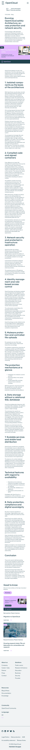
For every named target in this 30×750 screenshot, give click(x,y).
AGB (23, 737)
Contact (4, 675)
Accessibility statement (8, 740)
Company (5, 665)
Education (18, 670)
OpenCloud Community (9, 708)
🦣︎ (8, 731)
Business (18, 673)
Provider (17, 678)
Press (3, 673)
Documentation (6, 693)
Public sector (19, 665)
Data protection (15, 737)
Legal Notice (5, 737)
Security (17, 675)
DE (2, 715)
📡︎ (14, 731)
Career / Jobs (6, 668)
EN (2, 717)
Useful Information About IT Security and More (13, 9)
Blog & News (5, 690)
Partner (4, 670)
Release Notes (21, 740)
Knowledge (5, 696)
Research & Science (21, 668)
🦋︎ (11, 731)
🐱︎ (2, 731)
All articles (7, 592)
